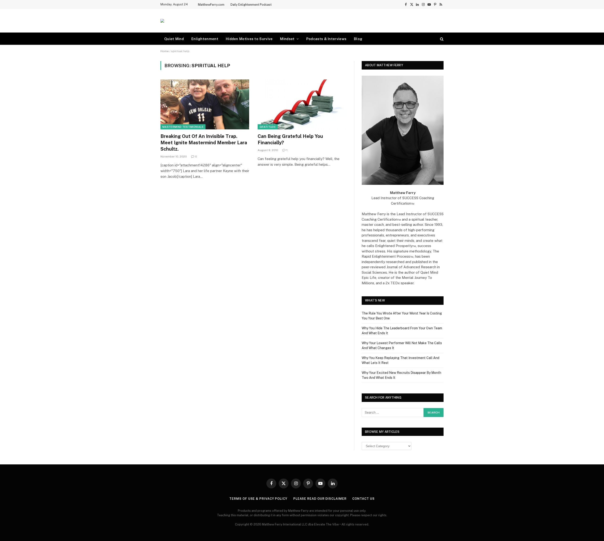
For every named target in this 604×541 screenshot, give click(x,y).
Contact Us (363, 498)
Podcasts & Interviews (326, 39)
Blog (358, 39)
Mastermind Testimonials (183, 126)
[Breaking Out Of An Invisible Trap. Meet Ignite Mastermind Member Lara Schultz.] (204, 104)
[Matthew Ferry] (162, 21)
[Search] (441, 38)
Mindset (287, 39)
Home (164, 51)
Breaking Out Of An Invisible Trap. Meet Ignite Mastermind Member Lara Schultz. (203, 142)
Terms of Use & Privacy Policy (258, 498)
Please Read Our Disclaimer (320, 498)
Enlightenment (204, 39)
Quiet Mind (174, 39)
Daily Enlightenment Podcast (251, 4)
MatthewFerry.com (211, 4)
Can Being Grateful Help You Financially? (290, 139)
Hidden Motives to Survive (249, 39)
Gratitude (268, 126)
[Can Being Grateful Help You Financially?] (302, 104)
